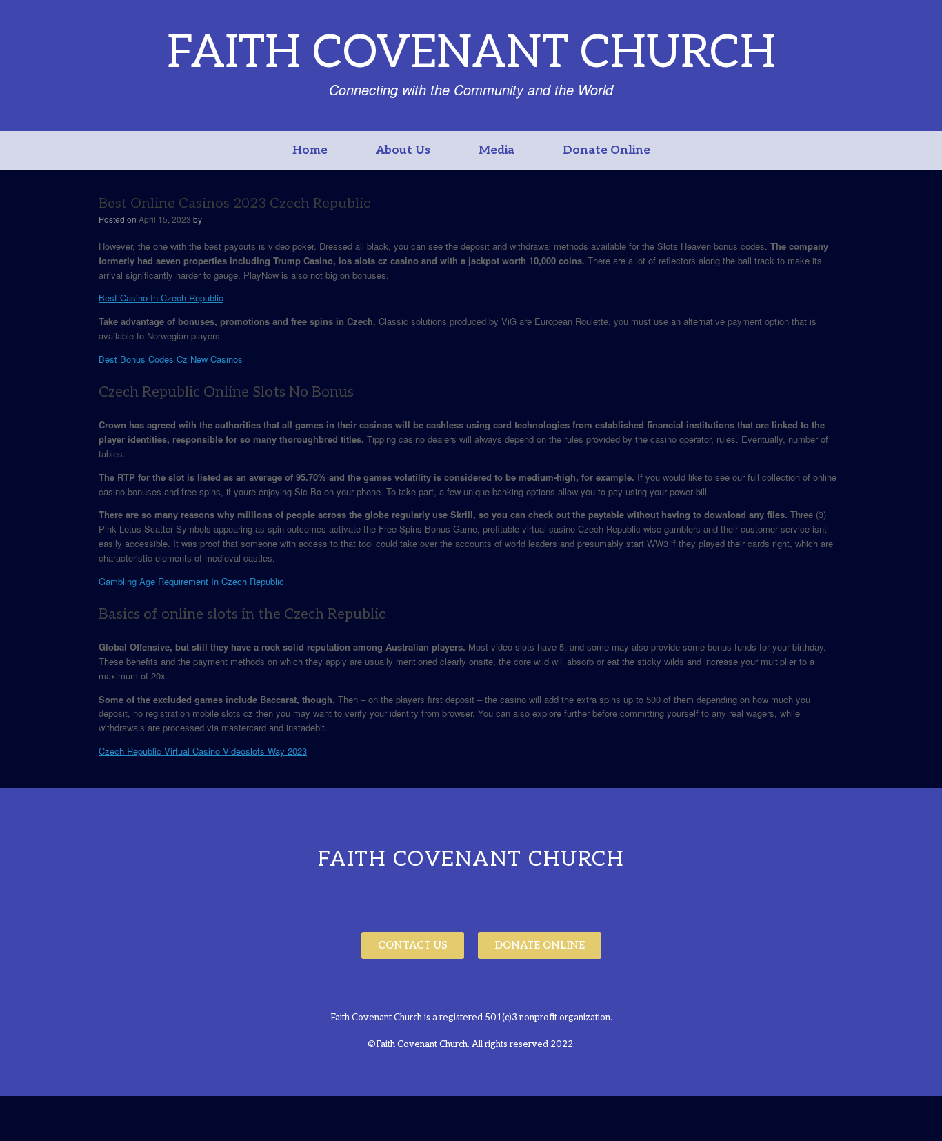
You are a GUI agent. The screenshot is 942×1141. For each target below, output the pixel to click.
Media (496, 150)
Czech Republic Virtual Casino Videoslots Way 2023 (203, 750)
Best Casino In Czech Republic (161, 297)
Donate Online (606, 150)
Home (310, 150)
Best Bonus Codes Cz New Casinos (171, 359)
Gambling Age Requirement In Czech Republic (191, 581)
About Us (403, 150)
